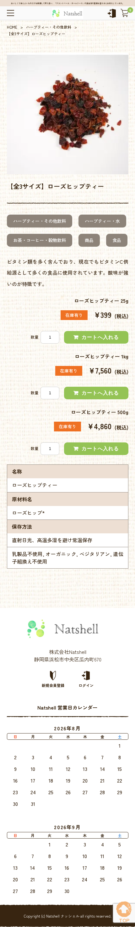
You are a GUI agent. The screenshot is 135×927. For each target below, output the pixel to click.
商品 (89, 240)
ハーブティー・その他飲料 (48, 27)
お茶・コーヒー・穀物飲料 (39, 240)
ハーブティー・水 (102, 221)
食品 (116, 240)
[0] (124, 13)
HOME (12, 27)
